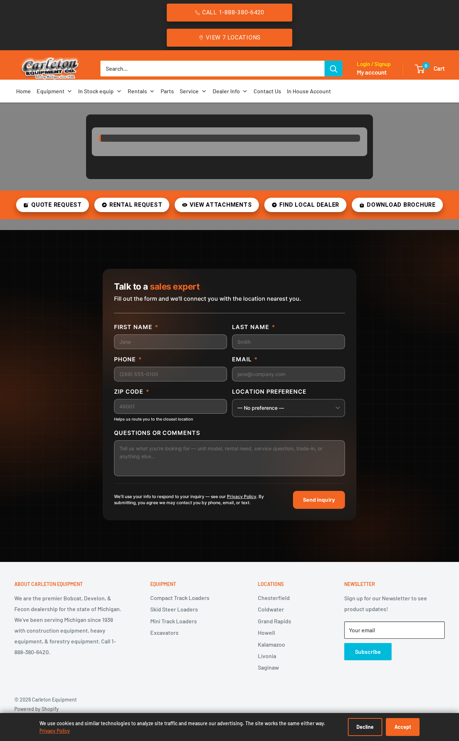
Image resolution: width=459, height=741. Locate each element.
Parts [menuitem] (167, 91)
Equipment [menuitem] (51, 91)
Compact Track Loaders (179, 597)
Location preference (269, 391)
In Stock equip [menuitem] (96, 91)
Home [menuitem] (23, 91)
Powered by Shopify (36, 709)
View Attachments (221, 204)
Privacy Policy (241, 496)
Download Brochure (401, 204)
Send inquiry (319, 500)
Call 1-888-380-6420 (233, 12)
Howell (266, 632)
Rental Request (135, 204)
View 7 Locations (233, 37)
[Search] (333, 68)
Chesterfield (274, 597)
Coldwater (271, 609)
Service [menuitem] (189, 91)
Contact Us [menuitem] (267, 91)
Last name (253, 326)
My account (372, 72)
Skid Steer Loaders (174, 609)
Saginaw (268, 667)
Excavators (164, 632)
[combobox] (212, 68)
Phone (128, 359)
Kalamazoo (271, 644)
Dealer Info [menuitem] (226, 91)
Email (245, 359)
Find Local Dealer (309, 204)
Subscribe (368, 651)
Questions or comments (157, 432)
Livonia (267, 655)
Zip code (132, 391)
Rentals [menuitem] (137, 91)
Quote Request (56, 204)
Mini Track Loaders (173, 621)
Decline (365, 727)
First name (136, 326)
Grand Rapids (274, 621)
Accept (402, 727)
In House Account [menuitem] (309, 91)
